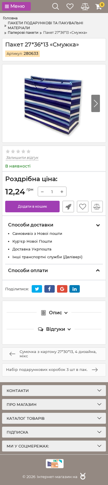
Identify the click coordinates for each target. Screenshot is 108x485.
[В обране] (82, 206)
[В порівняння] (97, 206)
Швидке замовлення (68, 206)
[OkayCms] (82, 477)
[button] (95, 103)
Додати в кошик (32, 206)
